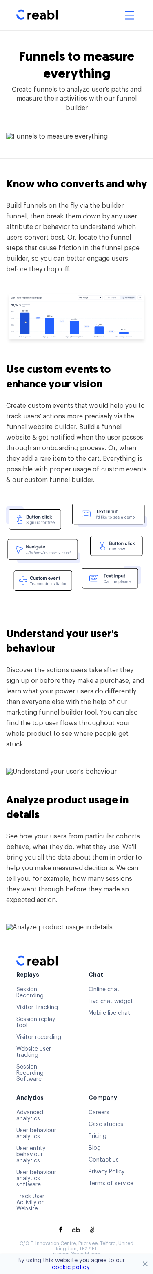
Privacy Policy (106, 1172)
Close (145, 1264)
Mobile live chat (109, 1013)
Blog (95, 1148)
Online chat (104, 989)
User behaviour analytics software (36, 1179)
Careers (99, 1113)
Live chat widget (111, 1001)
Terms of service (111, 1183)
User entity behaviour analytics (30, 1155)
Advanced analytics (29, 1116)
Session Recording (30, 993)
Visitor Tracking (37, 1007)
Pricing (97, 1136)
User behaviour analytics (36, 1134)
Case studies (106, 1124)
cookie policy (71, 1267)
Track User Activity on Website (30, 1203)
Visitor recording (38, 1037)
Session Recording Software (30, 1073)
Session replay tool (35, 1022)
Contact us (104, 1160)
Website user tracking (33, 1052)
